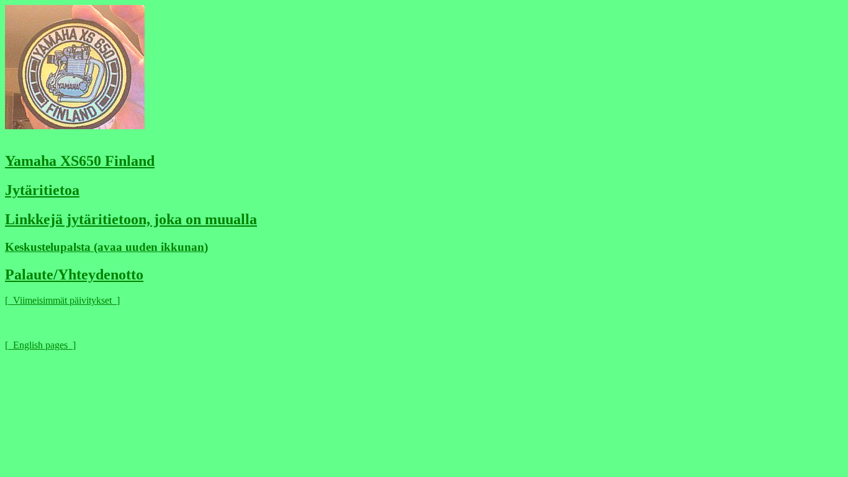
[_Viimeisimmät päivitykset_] (62, 300)
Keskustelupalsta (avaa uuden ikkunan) (106, 246)
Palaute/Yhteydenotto (74, 274)
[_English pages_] (40, 345)
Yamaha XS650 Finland (80, 161)
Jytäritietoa (42, 190)
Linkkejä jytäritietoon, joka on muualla (131, 219)
